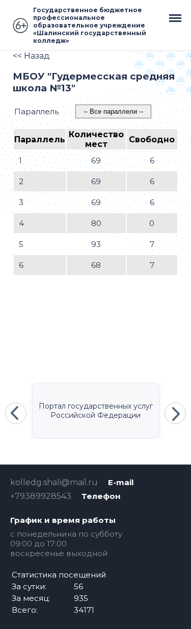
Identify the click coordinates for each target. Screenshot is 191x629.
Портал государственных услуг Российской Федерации (96, 410)
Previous (15, 413)
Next (175, 413)
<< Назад (31, 56)
